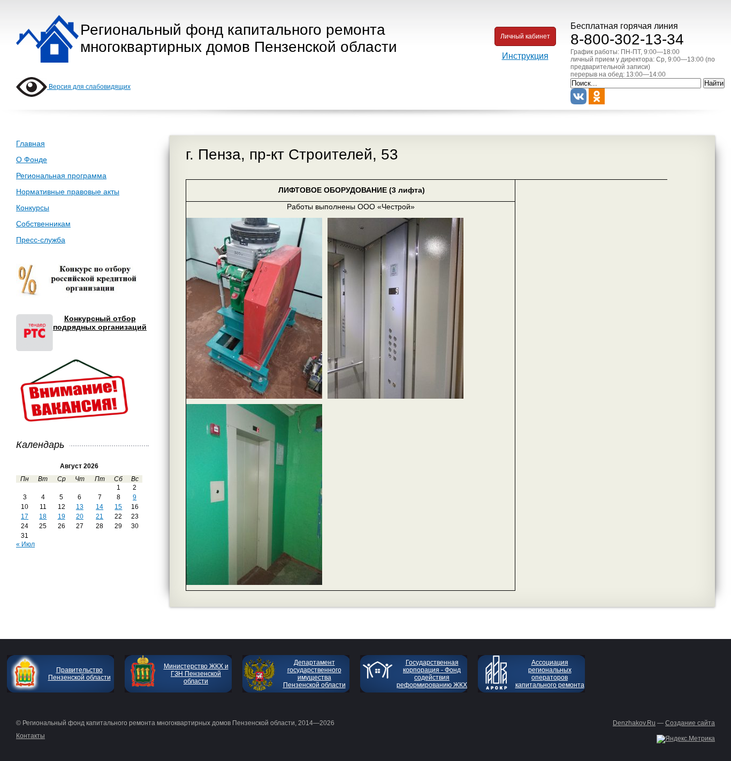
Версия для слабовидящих (89, 86)
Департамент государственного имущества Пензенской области (314, 674)
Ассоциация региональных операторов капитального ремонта (549, 674)
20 (79, 516)
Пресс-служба (40, 239)
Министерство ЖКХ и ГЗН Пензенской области (196, 674)
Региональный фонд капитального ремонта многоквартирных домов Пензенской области (238, 38)
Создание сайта (690, 723)
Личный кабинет (525, 36)
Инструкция (525, 55)
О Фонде (31, 159)
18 (43, 516)
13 (79, 507)
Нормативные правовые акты (67, 191)
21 (99, 516)
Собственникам (43, 223)
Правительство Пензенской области (79, 673)
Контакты (30, 736)
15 (118, 507)
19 (61, 516)
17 (24, 516)
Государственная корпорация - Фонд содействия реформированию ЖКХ (432, 674)
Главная (30, 143)
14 (99, 507)
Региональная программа (61, 175)
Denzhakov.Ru (634, 723)
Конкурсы (32, 207)
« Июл (25, 544)
